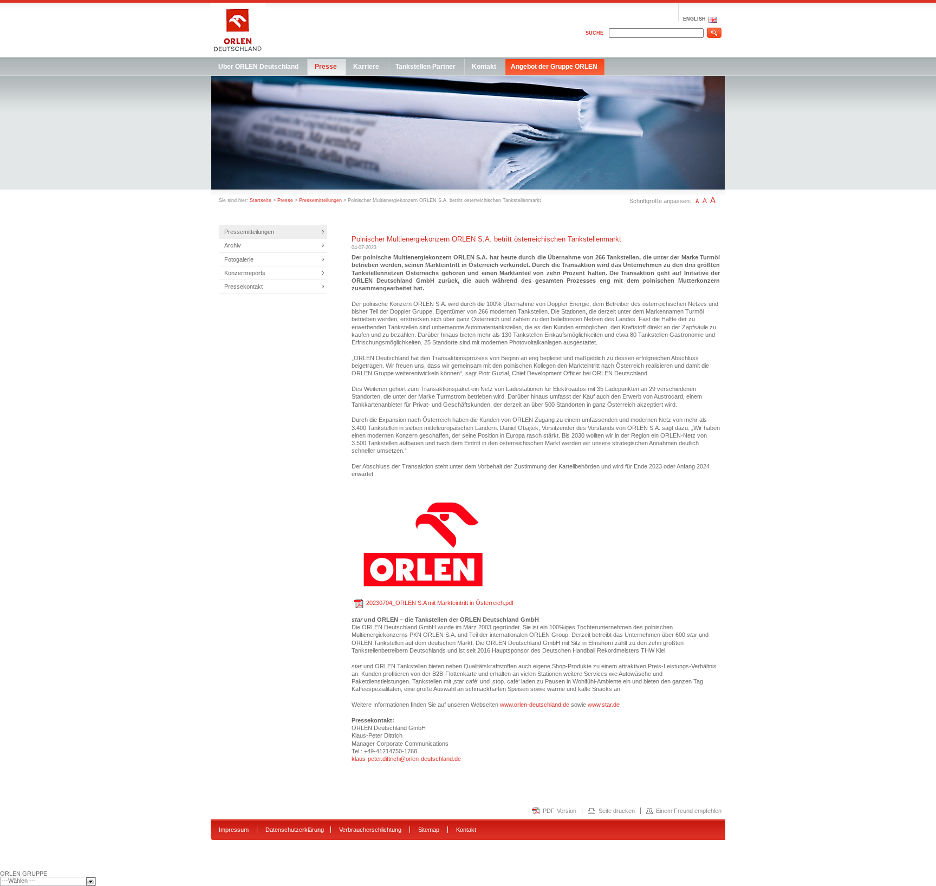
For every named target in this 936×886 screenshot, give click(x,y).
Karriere (366, 66)
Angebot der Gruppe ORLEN (554, 66)
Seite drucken (617, 810)
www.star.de (604, 704)
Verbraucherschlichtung (370, 829)
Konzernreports (244, 273)
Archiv (232, 245)
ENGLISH (694, 19)
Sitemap (428, 829)
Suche (594, 33)
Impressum (234, 829)
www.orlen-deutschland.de (534, 704)
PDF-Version (559, 810)
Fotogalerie (238, 259)
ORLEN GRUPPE (23, 873)
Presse (326, 66)
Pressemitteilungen (320, 200)
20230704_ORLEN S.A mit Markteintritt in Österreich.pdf (440, 603)
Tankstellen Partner (425, 66)
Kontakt (484, 66)
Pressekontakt (243, 286)
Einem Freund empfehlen (689, 810)
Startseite (260, 200)
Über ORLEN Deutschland (258, 66)
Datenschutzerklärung (294, 829)
